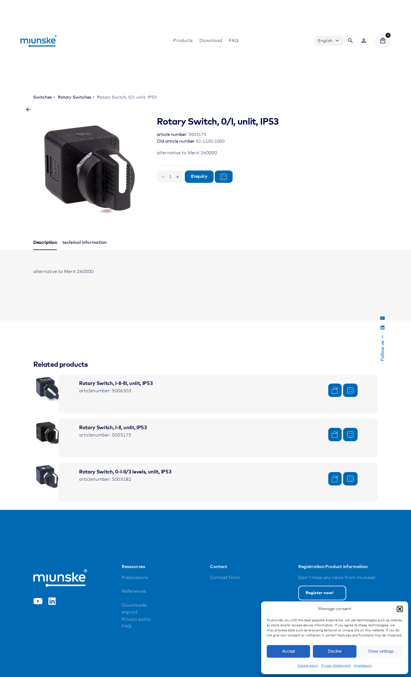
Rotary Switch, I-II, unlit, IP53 (113, 427)
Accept (288, 651)
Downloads (134, 605)
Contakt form (225, 578)
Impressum (363, 665)
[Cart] (383, 40)
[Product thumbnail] (47, 388)
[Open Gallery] (113, 142)
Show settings (381, 651)
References (134, 591)
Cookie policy (307, 665)
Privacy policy (136, 619)
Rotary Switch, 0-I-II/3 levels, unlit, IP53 (125, 472)
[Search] (350, 40)
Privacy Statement (336, 665)
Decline (335, 651)
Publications (135, 578)
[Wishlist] (363, 40)
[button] (400, 609)
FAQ (126, 626)
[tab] (45, 249)
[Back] (28, 109)
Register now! (319, 593)
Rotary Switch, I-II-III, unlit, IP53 (116, 383)
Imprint (130, 612)
